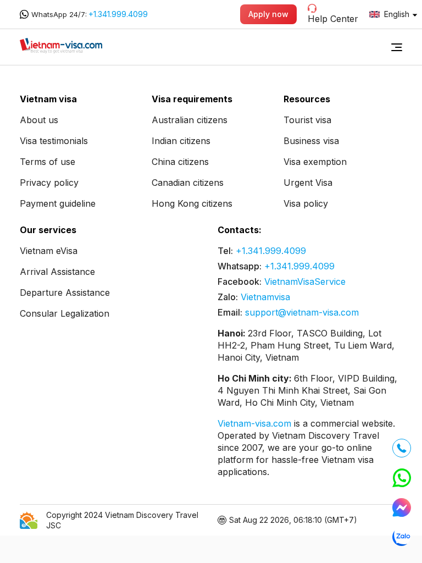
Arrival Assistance (57, 271)
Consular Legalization (64, 313)
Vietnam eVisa (48, 250)
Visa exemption (315, 161)
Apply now (268, 14)
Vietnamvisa (265, 296)
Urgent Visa (308, 182)
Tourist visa (307, 119)
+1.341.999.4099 (118, 14)
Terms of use (47, 161)
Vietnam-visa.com (256, 423)
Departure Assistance (65, 292)
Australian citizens (189, 119)
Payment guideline (58, 203)
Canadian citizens (188, 182)
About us (39, 119)
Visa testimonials (54, 140)
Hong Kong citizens (192, 203)
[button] (396, 47)
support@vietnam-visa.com (302, 312)
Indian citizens (181, 140)
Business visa (311, 140)
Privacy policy (49, 182)
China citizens (180, 161)
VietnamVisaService (305, 281)
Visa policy (306, 203)
